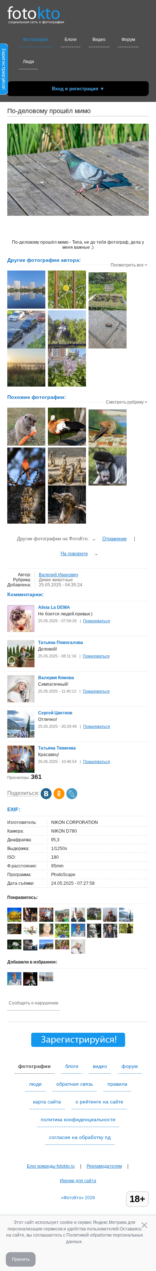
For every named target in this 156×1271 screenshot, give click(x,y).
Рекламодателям (104, 1166)
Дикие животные (56, 579)
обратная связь (74, 1084)
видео (100, 1066)
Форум (128, 39)
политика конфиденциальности (78, 1119)
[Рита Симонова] (14, 947)
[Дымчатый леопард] (26, 522)
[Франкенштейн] (26, 444)
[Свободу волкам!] (67, 522)
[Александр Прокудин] (30, 949)
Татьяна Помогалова (60, 642)
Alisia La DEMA (54, 607)
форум (130, 1066)
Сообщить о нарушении (33, 1003)
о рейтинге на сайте (99, 1102)
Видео (99, 39)
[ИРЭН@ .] (62, 947)
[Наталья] (46, 935)
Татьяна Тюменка (57, 748)
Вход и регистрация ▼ (78, 88)
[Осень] (14, 932)
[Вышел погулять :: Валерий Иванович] (108, 347)
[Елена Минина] (94, 936)
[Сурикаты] (67, 484)
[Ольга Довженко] (78, 935)
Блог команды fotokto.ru (51, 1166)
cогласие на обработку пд (80, 1137)
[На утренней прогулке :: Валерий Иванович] (26, 347)
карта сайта (47, 1102)
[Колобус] (108, 484)
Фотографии (36, 39)
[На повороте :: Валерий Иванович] (67, 347)
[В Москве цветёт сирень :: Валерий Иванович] (67, 385)
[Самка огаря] (67, 444)
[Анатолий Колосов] (30, 984)
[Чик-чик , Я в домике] (108, 446)
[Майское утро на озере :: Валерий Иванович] (26, 385)
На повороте (74, 553)
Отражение (114, 538)
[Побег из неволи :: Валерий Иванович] (67, 307)
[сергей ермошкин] (46, 979)
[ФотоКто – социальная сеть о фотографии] (33, 10)
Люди (28, 61)
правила (117, 1084)
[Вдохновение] (26, 484)
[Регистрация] (4, 93)
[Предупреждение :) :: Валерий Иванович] (108, 309)
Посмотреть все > (129, 265)
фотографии (34, 1066)
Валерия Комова (56, 677)
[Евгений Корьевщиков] (126, 931)
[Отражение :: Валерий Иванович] (26, 307)
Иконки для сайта (78, 1180)
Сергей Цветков (55, 712)
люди (35, 1084)
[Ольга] (46, 947)
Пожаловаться (96, 621)
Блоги (71, 39)
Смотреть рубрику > (126, 402)
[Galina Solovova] (94, 918)
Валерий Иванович (58, 574)
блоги (71, 1066)
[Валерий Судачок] (30, 934)
